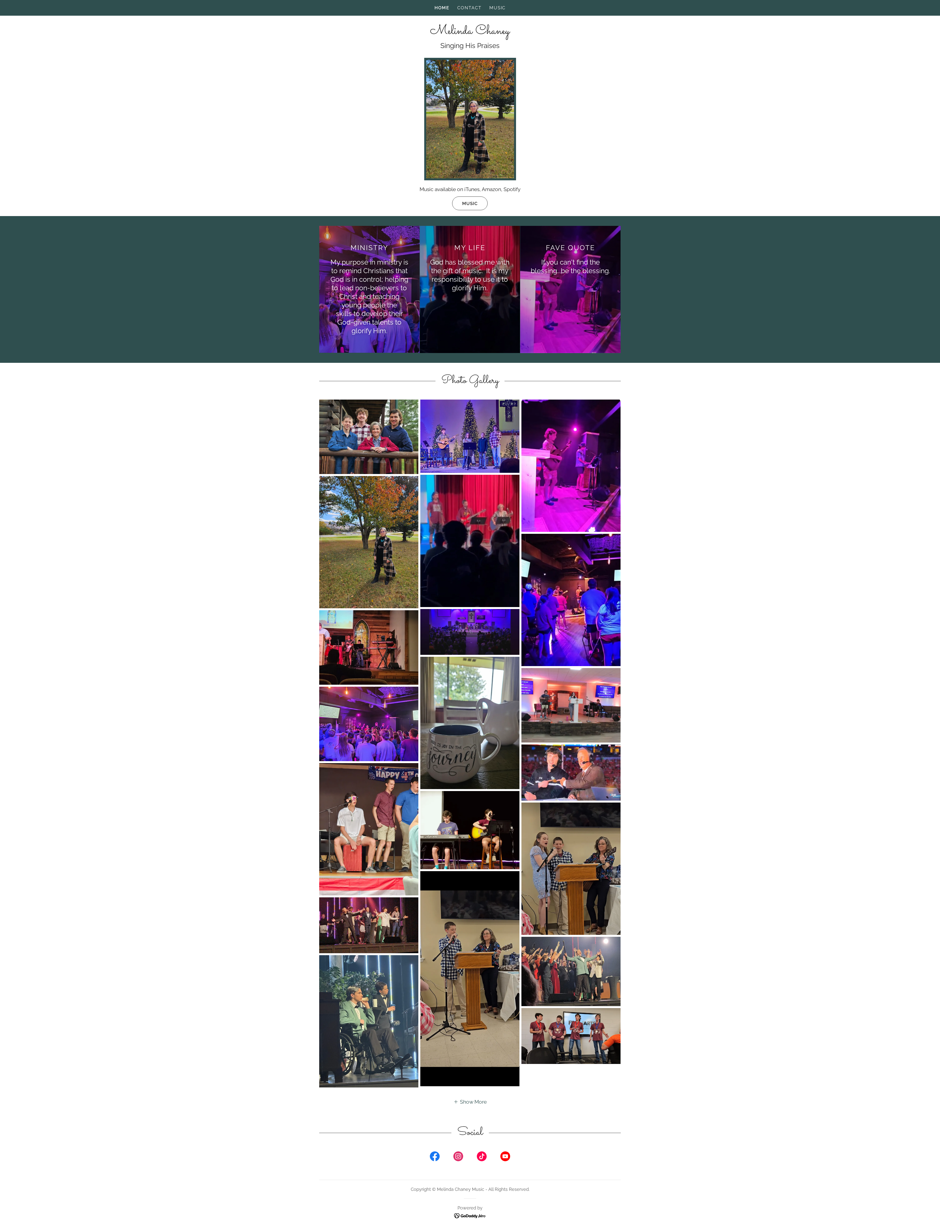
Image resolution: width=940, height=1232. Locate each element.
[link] (470, 32)
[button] (469, 1101)
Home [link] (442, 7)
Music (470, 203)
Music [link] (497, 7)
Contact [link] (469, 7)
